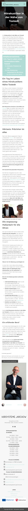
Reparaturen (20, 300)
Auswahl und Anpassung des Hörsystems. (13, 125)
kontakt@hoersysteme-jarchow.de (14, 464)
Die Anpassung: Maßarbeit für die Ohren (15, 71)
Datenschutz (14, 493)
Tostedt (4, 108)
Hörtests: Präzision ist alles (14, 67)
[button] (2, 508)
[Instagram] (14, 426)
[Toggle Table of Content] (22, 56)
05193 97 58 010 (9, 482)
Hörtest (11, 137)
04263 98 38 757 (9, 467)
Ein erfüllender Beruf (15, 74)
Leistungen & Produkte (14, 491)
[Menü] (24, 4)
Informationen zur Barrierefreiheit (14, 497)
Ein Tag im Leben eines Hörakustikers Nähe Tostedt (13, 61)
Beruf (7, 334)
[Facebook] (12, 426)
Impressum (14, 495)
